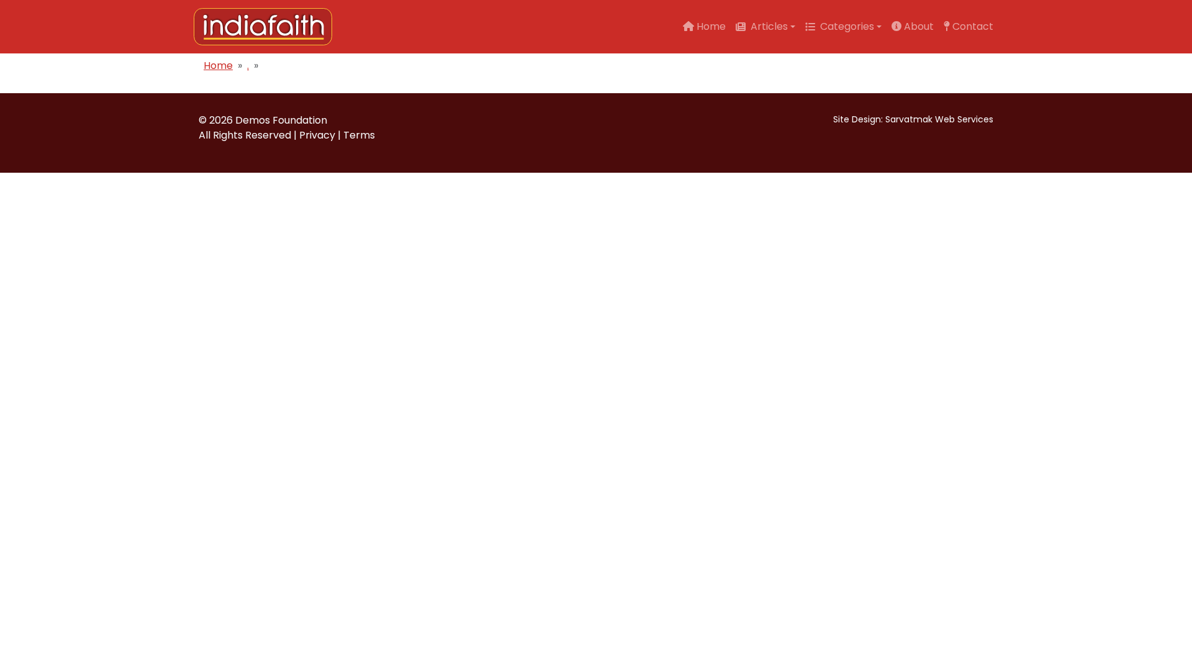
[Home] (268, 26)
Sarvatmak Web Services (939, 119)
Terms (359, 135)
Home (218, 65)
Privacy (317, 135)
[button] (765, 26)
